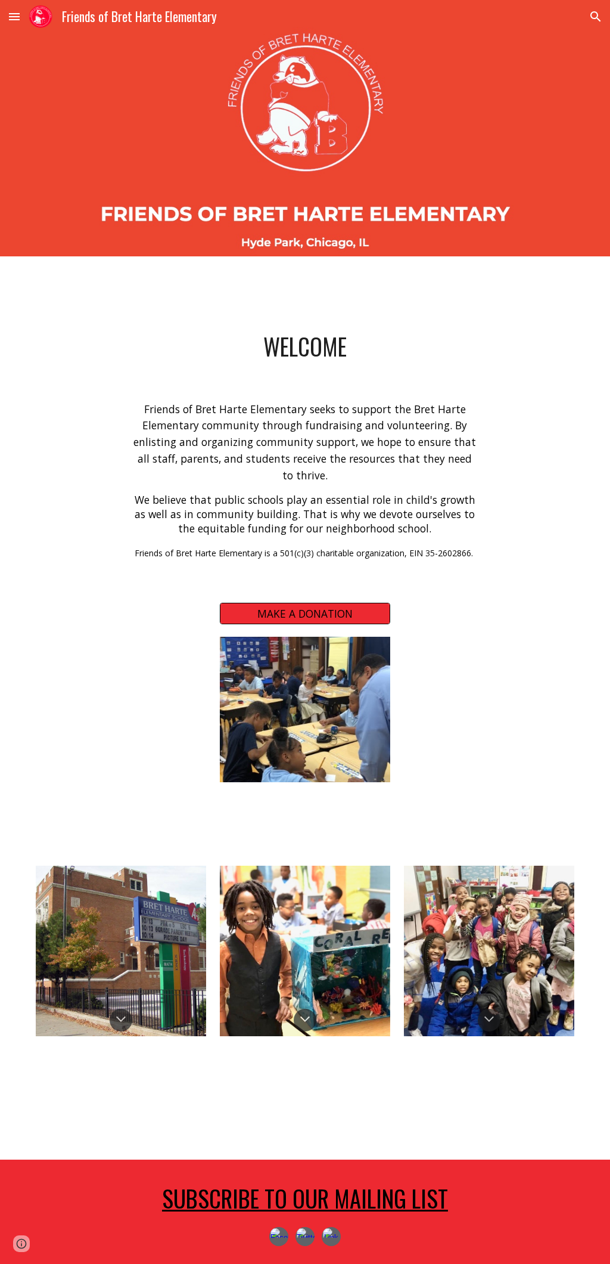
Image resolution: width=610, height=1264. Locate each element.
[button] (14, 16)
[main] (305, 347)
